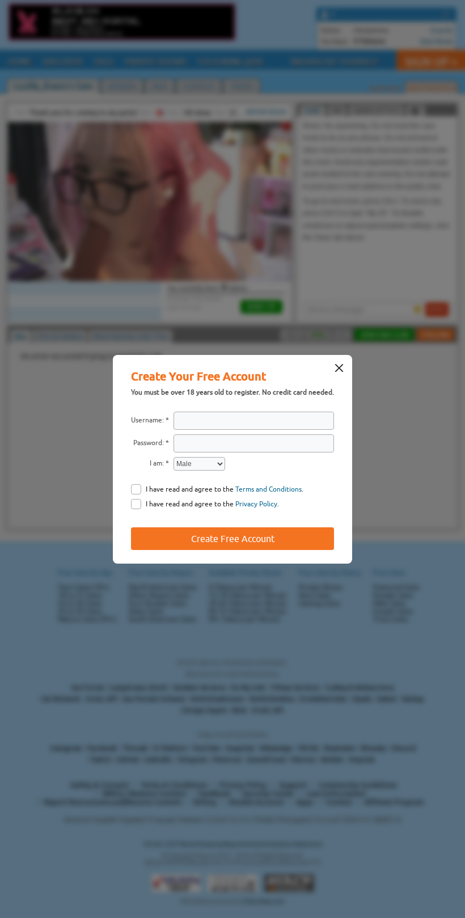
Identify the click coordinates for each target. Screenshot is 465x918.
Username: (147, 420)
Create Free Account (232, 539)
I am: (157, 463)
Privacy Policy (256, 504)
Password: (148, 443)
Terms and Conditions (268, 489)
